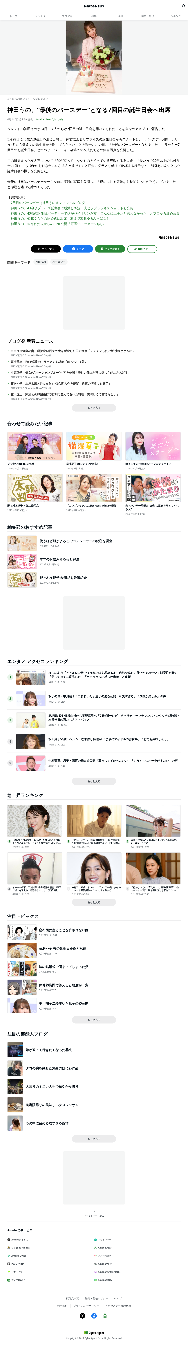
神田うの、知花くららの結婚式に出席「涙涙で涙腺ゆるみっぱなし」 (62, 218)
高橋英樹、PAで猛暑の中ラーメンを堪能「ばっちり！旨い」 (51, 362)
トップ (13, 16)
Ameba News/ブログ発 (49, 119)
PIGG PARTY (17, 1263)
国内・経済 (147, 16)
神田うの (41, 262)
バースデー (59, 262)
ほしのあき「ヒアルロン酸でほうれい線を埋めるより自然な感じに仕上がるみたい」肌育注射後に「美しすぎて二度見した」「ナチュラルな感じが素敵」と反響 (113, 675)
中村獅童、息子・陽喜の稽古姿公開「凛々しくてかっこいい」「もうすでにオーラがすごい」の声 (113, 761)
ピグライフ (16, 1271)
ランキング (174, 16)
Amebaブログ (105, 1247)
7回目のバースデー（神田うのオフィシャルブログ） (49, 202)
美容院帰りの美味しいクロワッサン (52, 1105)
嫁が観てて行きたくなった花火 (49, 1050)
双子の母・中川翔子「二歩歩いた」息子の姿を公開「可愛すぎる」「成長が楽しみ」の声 (107, 696)
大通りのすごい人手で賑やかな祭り (52, 1086)
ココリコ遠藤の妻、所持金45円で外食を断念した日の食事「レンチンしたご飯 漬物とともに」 (73, 351)
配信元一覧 (72, 1298)
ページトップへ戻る (94, 1215)
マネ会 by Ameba (20, 1247)
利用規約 (62, 1305)
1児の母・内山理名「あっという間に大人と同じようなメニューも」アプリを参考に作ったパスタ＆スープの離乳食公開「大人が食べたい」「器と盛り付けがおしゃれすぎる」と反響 (36, 844)
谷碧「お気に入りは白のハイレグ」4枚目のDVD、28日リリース (154, 841)
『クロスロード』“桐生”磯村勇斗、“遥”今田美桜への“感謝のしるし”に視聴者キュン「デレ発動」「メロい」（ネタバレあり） (96, 842)
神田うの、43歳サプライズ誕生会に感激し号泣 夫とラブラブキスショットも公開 (72, 208)
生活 (120, 16)
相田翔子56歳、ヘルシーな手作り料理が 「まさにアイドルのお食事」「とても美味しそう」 (109, 739)
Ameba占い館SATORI (109, 1271)
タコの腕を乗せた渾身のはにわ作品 (52, 1068)
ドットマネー (104, 1239)
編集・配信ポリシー (96, 1298)
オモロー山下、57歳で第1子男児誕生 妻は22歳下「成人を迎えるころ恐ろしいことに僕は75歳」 (36, 889)
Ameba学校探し (106, 1280)
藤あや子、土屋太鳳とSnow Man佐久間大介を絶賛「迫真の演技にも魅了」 (61, 383)
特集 (94, 16)
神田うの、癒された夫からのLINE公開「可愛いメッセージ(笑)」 (58, 224)
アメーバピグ (104, 1255)
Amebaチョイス (19, 1239)
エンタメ (40, 16)
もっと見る (94, 407)
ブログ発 (67, 16)
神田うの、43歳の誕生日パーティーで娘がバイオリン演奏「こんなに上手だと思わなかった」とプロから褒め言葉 (95, 213)
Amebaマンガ (105, 1263)
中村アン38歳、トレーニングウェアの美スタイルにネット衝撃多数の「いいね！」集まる (96, 889)
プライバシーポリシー (86, 1305)
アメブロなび (18, 1280)
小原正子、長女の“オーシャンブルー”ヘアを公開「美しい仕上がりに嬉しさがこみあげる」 (71, 372)
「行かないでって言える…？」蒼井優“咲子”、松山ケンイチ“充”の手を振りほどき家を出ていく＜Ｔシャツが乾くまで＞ (155, 890)
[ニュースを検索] (183, 6)
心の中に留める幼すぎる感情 (47, 1123)
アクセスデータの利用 (118, 1305)
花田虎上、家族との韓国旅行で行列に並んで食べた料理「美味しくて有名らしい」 (65, 394)
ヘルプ (118, 1298)
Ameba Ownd (18, 1255)
